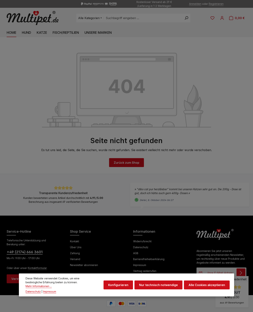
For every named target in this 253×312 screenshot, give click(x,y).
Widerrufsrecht (142, 241)
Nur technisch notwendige (158, 285)
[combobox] (143, 18)
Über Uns (75, 247)
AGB (135, 253)
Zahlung (75, 253)
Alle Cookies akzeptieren (207, 285)
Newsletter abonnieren (84, 265)
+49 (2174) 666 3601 (25, 252)
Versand (75, 259)
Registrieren (216, 4)
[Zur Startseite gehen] (33, 18)
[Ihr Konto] (222, 18)
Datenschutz (140, 247)
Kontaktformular (37, 268)
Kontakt (74, 241)
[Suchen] (186, 18)
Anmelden (195, 4)
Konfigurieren (118, 285)
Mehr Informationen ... (39, 286)
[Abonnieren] (241, 272)
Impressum (139, 265)
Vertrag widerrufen (144, 271)
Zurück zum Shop (126, 162)
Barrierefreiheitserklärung (148, 259)
